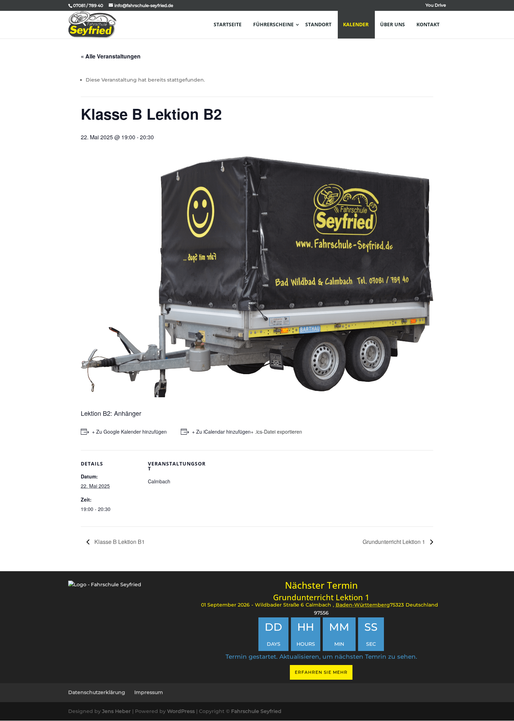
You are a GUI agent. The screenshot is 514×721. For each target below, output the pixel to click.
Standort (318, 24)
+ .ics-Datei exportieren (276, 431)
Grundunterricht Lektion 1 (395, 542)
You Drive (436, 5)
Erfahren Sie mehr (321, 672)
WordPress (181, 711)
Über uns (392, 24)
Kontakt (428, 24)
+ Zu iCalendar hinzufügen (221, 431)
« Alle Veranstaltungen (111, 56)
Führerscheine (273, 24)
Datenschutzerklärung (96, 692)
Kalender (356, 24)
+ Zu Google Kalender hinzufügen (129, 431)
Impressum (148, 692)
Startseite (228, 24)
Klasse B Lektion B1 (119, 542)
